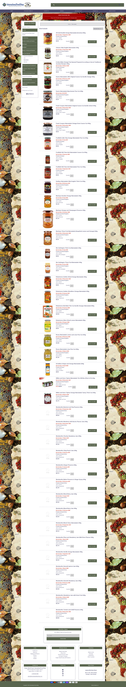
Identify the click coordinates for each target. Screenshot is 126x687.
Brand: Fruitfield (59, 144)
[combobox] (76, 5)
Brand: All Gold (59, 39)
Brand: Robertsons (60, 283)
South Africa (91, 655)
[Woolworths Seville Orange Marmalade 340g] (47, 557)
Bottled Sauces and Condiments (29, 65)
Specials (29, 30)
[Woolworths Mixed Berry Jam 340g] (47, 499)
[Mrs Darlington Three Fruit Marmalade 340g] (47, 268)
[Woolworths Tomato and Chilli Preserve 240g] (47, 615)
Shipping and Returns (35, 653)
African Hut (63, 653)
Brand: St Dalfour (59, 370)
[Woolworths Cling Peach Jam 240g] (47, 456)
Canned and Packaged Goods (29, 73)
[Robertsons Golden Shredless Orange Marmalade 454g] (47, 297)
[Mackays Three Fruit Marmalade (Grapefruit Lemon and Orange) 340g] (47, 238)
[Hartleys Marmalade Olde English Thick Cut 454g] (47, 187)
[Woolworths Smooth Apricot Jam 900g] (47, 572)
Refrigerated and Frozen (27, 90)
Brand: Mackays (59, 202)
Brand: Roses (59, 341)
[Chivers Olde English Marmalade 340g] (47, 53)
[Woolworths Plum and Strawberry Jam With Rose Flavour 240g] (47, 543)
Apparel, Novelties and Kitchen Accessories (29, 83)
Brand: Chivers (59, 54)
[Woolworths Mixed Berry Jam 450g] (47, 514)
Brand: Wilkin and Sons (61, 384)
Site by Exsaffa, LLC (95, 685)
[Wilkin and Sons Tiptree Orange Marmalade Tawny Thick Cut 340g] (47, 398)
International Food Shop (34, 685)
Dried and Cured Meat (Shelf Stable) (28, 34)
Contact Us (35, 650)
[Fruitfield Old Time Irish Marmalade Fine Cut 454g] (47, 172)
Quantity (68, 41)
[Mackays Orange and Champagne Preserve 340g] (47, 219)
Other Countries (91, 656)
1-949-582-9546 (35, 673)
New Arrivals (24, 87)
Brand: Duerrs (59, 83)
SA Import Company (63, 656)
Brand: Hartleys (59, 188)
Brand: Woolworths (60, 413)
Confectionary (29, 37)
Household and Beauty (29, 79)
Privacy (35, 655)
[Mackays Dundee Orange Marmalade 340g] (47, 201)
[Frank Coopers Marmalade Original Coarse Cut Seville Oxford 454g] (47, 113)
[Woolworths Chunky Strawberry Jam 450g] (47, 441)
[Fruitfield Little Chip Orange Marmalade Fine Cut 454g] (47, 143)
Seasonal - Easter (26, 27)
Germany (91, 653)
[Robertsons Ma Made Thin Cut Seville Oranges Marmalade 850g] (47, 311)
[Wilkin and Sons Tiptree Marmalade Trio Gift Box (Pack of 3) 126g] (47, 383)
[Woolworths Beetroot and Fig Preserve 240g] (47, 412)
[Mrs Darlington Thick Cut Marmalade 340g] (47, 253)
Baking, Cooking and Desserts (29, 50)
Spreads (25, 61)
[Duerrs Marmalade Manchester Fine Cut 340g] (47, 97)
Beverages (29, 44)
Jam (24, 57)
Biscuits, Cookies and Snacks (29, 41)
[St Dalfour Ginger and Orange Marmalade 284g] (47, 369)
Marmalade (26, 59)
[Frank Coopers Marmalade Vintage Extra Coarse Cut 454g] (47, 129)
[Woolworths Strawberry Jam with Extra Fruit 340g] (47, 601)
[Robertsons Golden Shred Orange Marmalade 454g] (47, 282)
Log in (115, 4)
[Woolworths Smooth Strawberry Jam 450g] (47, 586)
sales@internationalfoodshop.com (35, 676)
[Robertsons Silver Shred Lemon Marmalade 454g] (47, 326)
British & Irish (91, 652)
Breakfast (29, 47)
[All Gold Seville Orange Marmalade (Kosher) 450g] (47, 39)
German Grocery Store (63, 654)
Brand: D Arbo (59, 70)
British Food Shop (63, 651)
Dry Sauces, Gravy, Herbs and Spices (29, 69)
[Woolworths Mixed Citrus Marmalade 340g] (47, 528)
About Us (35, 652)
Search (35, 656)
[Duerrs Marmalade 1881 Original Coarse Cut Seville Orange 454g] (47, 82)
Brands (35, 658)
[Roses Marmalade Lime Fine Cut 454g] (47, 355)
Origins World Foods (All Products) (63, 657)
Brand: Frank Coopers (60, 112)
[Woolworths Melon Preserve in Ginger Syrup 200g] (47, 485)
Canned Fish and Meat (27, 76)
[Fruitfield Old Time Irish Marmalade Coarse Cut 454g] (47, 158)
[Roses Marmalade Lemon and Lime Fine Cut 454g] (47, 340)
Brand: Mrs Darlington (60, 254)
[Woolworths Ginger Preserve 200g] (47, 470)
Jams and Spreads (29, 53)
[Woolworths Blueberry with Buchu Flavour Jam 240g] (47, 427)
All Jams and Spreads (28, 56)
